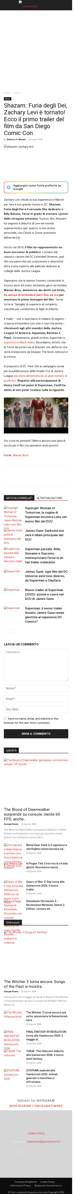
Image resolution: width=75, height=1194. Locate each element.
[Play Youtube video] (36, 415)
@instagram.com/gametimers (36, 1106)
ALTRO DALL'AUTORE (49, 498)
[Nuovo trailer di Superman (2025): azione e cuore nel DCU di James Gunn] (13, 594)
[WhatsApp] (34, 479)
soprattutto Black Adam (19, 342)
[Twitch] (60, 1152)
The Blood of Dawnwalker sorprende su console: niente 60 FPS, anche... (32, 814)
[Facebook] (8, 479)
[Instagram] (20, 1152)
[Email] (52, 479)
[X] (16, 479)
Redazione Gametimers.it (48, 1185)
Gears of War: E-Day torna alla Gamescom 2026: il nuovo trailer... (45, 885)
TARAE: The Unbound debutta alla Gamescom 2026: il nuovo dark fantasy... (45, 1055)
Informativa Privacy (20, 1185)
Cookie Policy (36, 1133)
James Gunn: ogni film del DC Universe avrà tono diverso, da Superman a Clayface (46, 576)
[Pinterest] (25, 479)
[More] (70, 479)
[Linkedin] (43, 479)
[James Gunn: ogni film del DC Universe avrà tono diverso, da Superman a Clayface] (13, 576)
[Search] (66, 5)
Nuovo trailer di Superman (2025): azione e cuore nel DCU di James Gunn (44, 594)
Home (7, 92)
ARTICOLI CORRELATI (19, 498)
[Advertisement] (37, 49)
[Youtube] (41, 1163)
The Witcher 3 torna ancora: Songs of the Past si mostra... (34, 984)
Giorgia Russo (11, 824)
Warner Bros (20, 455)
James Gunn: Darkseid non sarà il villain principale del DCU (44, 535)
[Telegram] (61, 479)
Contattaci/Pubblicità (26, 1181)
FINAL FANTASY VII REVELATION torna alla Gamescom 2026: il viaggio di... (46, 1035)
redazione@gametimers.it (43, 1141)
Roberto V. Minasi (16, 139)
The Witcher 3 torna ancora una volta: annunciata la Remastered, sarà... (47, 1016)
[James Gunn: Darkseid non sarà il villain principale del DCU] (13, 537)
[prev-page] (6, 631)
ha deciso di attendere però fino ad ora (31, 295)
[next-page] (12, 631)
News (18, 92)
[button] (6, 5)
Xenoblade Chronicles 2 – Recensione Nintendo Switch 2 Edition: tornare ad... (45, 905)
